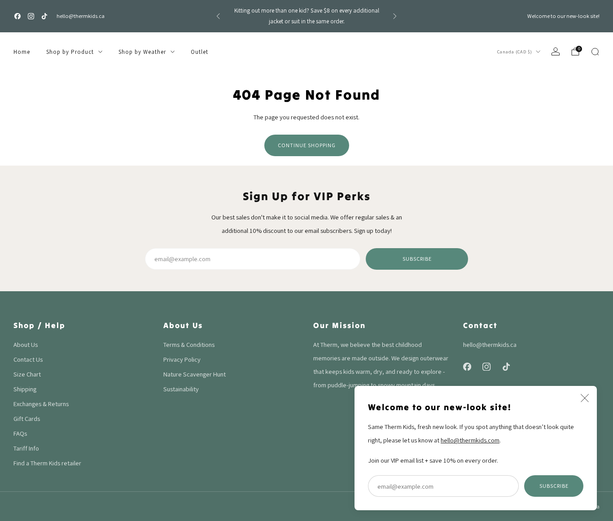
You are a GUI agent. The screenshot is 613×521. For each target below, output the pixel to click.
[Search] (595, 51)
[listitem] (306, 16)
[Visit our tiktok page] (44, 16)
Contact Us (28, 359)
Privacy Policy (182, 359)
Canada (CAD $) (514, 51)
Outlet (199, 52)
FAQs (20, 433)
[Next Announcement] (395, 16)
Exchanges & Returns (41, 403)
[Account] (555, 51)
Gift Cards (26, 418)
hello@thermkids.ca (81, 16)
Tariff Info (26, 448)
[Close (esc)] (585, 398)
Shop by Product (70, 52)
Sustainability (181, 389)
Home (21, 52)
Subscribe (554, 485)
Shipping (24, 389)
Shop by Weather (142, 52)
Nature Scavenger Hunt (194, 374)
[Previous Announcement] (218, 16)
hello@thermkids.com (470, 440)
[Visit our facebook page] (17, 16)
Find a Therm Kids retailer (47, 463)
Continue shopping (307, 145)
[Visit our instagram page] (31, 16)
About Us (25, 344)
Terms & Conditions (189, 344)
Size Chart (27, 374)
